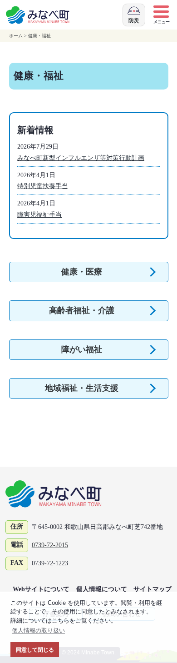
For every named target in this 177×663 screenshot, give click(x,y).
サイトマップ (152, 589)
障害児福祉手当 (39, 214)
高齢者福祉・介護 (81, 310)
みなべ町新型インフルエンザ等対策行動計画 (80, 157)
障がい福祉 (81, 349)
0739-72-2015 (50, 545)
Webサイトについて (41, 589)
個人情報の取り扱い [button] (38, 630)
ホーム (16, 35)
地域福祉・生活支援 (81, 388)
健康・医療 (81, 271)
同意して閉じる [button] (35, 650)
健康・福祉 (39, 35)
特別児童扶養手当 (42, 185)
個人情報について (101, 589)
